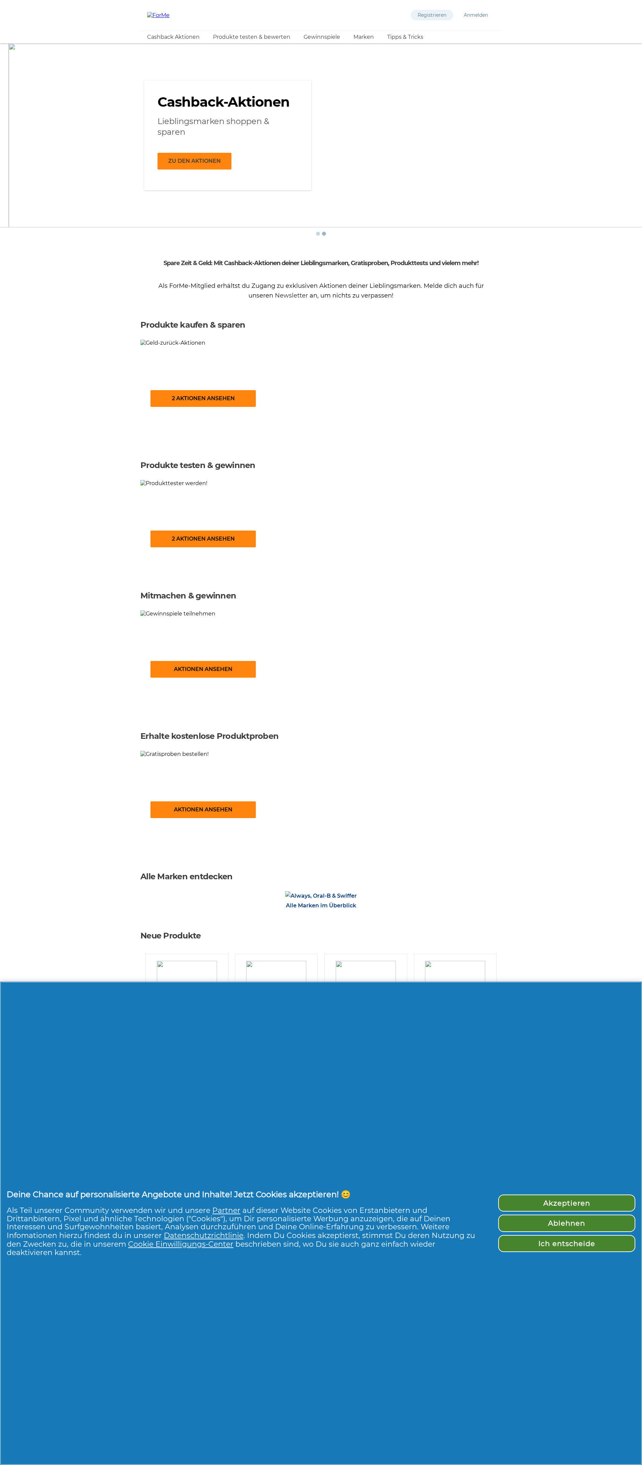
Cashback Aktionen (173, 37)
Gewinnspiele (322, 37)
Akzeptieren (566, 1203)
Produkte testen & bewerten (251, 37)
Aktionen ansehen (203, 669)
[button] (432, 15)
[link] (321, 390)
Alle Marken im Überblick (321, 905)
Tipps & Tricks (405, 37)
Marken (363, 37)
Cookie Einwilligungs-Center (180, 1244)
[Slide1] (318, 234)
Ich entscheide (567, 1243)
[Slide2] (324, 234)
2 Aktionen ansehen (203, 398)
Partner (226, 1210)
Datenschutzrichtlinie (203, 1235)
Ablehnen (566, 1223)
